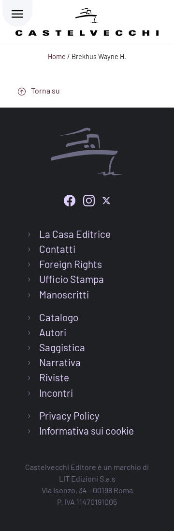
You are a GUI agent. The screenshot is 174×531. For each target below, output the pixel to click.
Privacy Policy (69, 415)
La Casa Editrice (75, 234)
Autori (52, 332)
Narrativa (60, 362)
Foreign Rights (70, 264)
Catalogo (58, 317)
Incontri (56, 393)
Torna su (44, 90)
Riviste (54, 377)
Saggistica (62, 347)
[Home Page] (87, 20)
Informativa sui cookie (86, 430)
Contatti (57, 249)
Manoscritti (64, 294)
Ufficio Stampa (71, 279)
